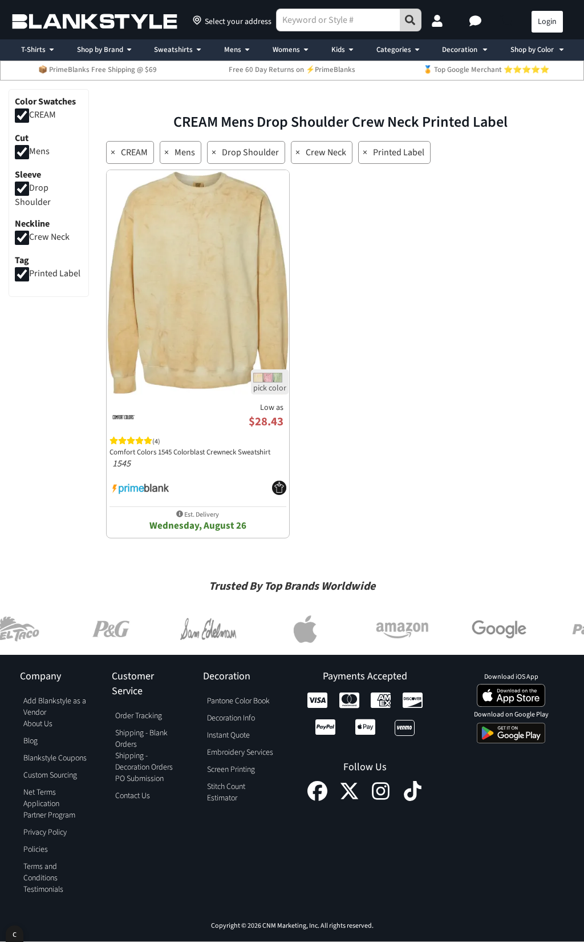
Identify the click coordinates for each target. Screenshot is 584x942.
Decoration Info (231, 718)
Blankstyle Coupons (55, 758)
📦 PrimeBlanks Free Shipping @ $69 (97, 70)
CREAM (42, 114)
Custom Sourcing (50, 775)
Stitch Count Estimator (226, 792)
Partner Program (49, 815)
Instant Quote (228, 735)
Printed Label (54, 273)
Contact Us (132, 796)
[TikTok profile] (413, 798)
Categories (393, 50)
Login (547, 21)
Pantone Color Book (238, 701)
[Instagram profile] (381, 798)
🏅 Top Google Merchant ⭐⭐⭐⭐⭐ (486, 70)
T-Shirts (33, 50)
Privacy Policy (45, 832)
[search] (410, 20)
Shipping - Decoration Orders (144, 761)
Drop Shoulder (250, 152)
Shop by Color (532, 50)
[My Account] (438, 22)
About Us (37, 724)
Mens (232, 50)
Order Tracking (138, 716)
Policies (35, 849)
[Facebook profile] (317, 798)
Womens (286, 50)
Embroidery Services (240, 752)
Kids (338, 50)
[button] (477, 22)
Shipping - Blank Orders (141, 738)
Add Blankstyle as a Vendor (54, 706)
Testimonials (43, 889)
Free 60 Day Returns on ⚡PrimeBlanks (292, 70)
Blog (30, 741)
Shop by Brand (100, 50)
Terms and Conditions (40, 872)
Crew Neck (49, 237)
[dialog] (14, 933)
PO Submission (139, 778)
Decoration (460, 50)
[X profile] (349, 798)
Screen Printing (231, 769)
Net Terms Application (41, 798)
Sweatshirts (173, 50)
